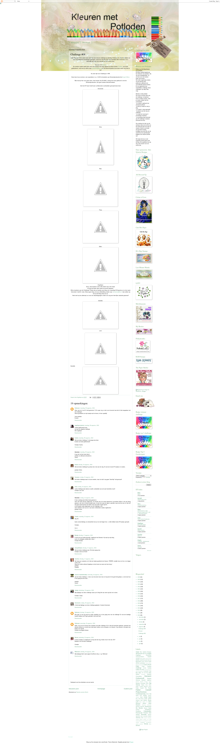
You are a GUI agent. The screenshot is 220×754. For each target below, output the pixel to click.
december (141, 617)
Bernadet (145, 660)
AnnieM (140, 498)
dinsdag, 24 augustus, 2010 (87, 612)
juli (140, 636)
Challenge (138, 668)
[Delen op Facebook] (98, 397)
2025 (139, 579)
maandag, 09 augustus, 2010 (87, 408)
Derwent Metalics (139, 681)
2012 (139, 610)
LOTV (149, 698)
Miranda (138, 706)
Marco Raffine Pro (143, 701)
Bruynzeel (138, 661)
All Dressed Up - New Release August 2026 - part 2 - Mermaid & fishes (144, 512)
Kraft (146, 698)
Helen (139, 509)
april (140, 643)
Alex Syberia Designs (145, 652)
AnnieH (139, 529)
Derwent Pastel (147, 681)
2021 (139, 589)
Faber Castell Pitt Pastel (143, 688)
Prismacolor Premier (142, 713)
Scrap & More (125, 77)
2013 (139, 608)
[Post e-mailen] (90, 397)
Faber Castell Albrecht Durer (143, 686)
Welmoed (77, 651)
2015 (139, 603)
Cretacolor (145, 671)
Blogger (131, 742)
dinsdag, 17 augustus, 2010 (86, 535)
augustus (141, 626)
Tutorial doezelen (147, 717)
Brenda (149, 660)
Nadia (149, 708)
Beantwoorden (78, 420)
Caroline (77, 559)
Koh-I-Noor (141, 698)
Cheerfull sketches (142, 505)
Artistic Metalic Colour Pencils (145, 658)
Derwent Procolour (140, 683)
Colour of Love (140, 669)
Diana (142, 685)
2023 (139, 584)
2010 (139, 615)
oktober (141, 622)
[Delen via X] (96, 397)
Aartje (137, 652)
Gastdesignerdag (140, 694)
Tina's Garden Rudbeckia (143, 519)
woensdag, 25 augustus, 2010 (87, 623)
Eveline (104, 65)
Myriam (145, 708)
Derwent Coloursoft (143, 677)
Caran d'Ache (144, 661)
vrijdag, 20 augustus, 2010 (87, 603)
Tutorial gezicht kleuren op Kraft (143, 719)
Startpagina (75, 42)
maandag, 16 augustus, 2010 (86, 516)
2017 (139, 598)
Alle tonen (149, 550)
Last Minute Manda (145, 700)
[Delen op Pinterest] (100, 397)
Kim (137, 698)
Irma (141, 695)
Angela (139, 540)
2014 (139, 605)
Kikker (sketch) (141, 530)
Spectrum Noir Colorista (141, 716)
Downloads (86, 42)
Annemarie (77, 603)
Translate (147, 477)
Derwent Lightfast (146, 680)
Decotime (143, 674)
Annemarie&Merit (140, 656)
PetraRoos (138, 711)
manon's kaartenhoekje (81, 574)
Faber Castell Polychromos (143, 691)
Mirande (142, 706)
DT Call (144, 672)
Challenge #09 (142, 628)
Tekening (138, 717)
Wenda (146, 724)
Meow (139, 494)
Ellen (139, 492)
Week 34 (140, 535)
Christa (144, 668)
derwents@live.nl (96, 68)
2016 (139, 601)
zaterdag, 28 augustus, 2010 (87, 651)
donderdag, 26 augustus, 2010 (86, 637)
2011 (139, 612)
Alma (139, 504)
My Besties (139, 708)
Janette (145, 695)
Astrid (139, 545)
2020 (139, 591)
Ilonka (76, 464)
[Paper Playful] (143, 729)
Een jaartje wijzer (142, 524)
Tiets (142, 717)
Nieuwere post (74, 689)
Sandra (149, 714)
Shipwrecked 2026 (142, 499)
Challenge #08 (142, 633)
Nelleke (137, 709)
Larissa (137, 700)
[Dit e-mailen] (93, 397)
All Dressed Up (140, 653)
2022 (139, 586)
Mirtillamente (148, 706)
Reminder (144, 714)
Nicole (76, 637)
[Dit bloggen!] (95, 397)
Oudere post (128, 689)
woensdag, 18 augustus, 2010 (94, 574)
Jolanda (137, 697)
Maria (149, 701)
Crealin (76, 516)
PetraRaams (148, 709)
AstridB (141, 660)
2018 (139, 596)
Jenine (149, 695)
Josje (139, 517)
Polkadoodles (147, 711)
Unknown (77, 408)
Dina (146, 684)
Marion (144, 703)
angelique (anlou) (79, 425)
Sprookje (140, 547)
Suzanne (77, 477)
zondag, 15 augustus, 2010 (86, 477)
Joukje (76, 590)
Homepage (101, 689)
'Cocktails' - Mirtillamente (143, 541)
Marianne (138, 703)
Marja (149, 703)
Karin (149, 697)
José (76, 486)
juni (140, 639)
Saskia (76, 438)
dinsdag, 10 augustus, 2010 (85, 464)
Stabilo (149, 716)
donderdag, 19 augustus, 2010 (86, 590)
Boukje (76, 535)
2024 (139, 581)
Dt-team (140, 631)
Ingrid (137, 695)
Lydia (137, 701)
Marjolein (138, 705)
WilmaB (138, 725)
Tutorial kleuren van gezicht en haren (143, 720)
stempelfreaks (78, 548)
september (141, 624)
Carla (143, 666)
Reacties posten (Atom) (82, 692)
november (141, 619)
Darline (137, 674)
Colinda (149, 668)
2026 (139, 577)
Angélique (140, 523)
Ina (150, 694)
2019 (139, 593)
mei (140, 641)
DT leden (148, 672)
